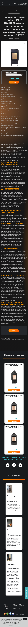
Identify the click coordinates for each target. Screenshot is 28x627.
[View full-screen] (24, 43)
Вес (2, 92)
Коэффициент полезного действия (10, 98)
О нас (14, 604)
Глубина (3, 87)
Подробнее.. (14, 390)
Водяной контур (5, 110)
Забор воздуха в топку (7, 105)
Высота (3, 91)
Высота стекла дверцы (7, 118)
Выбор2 (3, 135)
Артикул (11, 38)
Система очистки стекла (7, 127)
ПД (19, 608)
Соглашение (22, 606)
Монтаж (15, 606)
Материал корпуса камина (8, 115)
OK (25, 619)
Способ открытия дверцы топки (9, 111)
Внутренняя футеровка (7, 116)
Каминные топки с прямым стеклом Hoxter (11, 11)
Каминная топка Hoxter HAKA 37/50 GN (14, 427)
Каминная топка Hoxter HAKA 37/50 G (14, 396)
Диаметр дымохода (6, 103)
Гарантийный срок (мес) (7, 96)
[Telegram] (10, 613)
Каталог (5, 10)
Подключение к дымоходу (8, 108)
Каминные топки (11, 10)
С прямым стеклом (20, 10)
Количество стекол (6, 125)
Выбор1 (3, 133)
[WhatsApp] (7, 613)
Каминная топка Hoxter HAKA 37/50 (17, 12)
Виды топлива (5, 101)
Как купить (21, 605)
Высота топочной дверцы (7, 120)
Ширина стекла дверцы (7, 122)
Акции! (14, 608)
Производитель (5, 94)
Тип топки (4, 132)
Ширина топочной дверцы (8, 123)
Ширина (3, 89)
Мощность (4, 99)
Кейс (20, 604)
